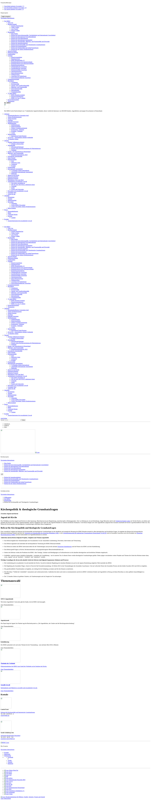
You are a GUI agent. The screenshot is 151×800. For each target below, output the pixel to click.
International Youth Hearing (18, 330)
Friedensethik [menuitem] (11, 167)
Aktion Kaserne (12, 313)
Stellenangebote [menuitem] (12, 200)
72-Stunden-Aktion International (20, 365)
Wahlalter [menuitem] (13, 150)
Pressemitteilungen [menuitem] (13, 211)
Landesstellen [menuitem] (11, 54)
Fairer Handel (11, 352)
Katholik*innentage (13, 316)
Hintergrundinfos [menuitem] (16, 126)
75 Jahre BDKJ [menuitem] (12, 93)
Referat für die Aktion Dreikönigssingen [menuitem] (22, 49)
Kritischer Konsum (13, 373)
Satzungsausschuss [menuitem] (16, 71)
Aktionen (6, 308)
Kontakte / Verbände (17, 325)
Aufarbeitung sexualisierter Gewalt (17, 376)
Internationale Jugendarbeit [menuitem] (15, 169)
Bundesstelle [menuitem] (7, 500)
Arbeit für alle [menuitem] (11, 194)
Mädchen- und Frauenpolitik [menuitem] (19, 87)
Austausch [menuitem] (14, 164)
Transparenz (11, 307)
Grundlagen (14, 288)
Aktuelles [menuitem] (6, 195)
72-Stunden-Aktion (13, 333)
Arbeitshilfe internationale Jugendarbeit (22, 366)
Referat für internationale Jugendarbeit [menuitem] (21, 40)
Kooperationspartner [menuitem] (13, 99)
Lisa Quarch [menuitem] (14, 29)
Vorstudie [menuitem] (13, 186)
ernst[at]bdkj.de (5, 715)
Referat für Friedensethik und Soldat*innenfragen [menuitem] (24, 48)
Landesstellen (11, 259)
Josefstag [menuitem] (10, 120)
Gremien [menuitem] (10, 55)
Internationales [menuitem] (15, 90)
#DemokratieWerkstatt (17, 341)
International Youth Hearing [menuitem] (18, 136)
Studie (13, 382)
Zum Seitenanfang (6, 798)
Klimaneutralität (12, 354)
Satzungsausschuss (16, 277)
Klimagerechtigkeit (13, 371)
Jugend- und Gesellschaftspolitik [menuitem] (20, 85)
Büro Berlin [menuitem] (14, 33)
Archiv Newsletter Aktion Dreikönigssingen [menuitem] (23, 206)
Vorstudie (13, 380)
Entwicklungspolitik (16, 294)
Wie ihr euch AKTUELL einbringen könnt (23, 379)
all (2, 474)
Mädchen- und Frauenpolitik (19, 292)
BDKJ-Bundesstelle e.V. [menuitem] (18, 60)
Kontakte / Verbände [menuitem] (17, 131)
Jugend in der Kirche (13, 369)
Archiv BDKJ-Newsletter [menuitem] (18, 205)
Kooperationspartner (13, 305)
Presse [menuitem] (6, 210)
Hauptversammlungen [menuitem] (17, 96)
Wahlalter (13, 344)
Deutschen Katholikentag (65, 546)
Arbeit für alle (11, 388)
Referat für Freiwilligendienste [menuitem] (19, 38)
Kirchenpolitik (15, 289)
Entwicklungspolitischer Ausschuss (21, 283)
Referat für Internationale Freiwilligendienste (23, 242)
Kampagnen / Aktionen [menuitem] (17, 129)
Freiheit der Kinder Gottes (123, 521)
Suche (2, 420)
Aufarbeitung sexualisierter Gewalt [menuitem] (17, 181)
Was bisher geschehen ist (18, 377)
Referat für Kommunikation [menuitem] (18, 46)
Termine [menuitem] (10, 199)
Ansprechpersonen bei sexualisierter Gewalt (20, 415)
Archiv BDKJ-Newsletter (18, 399)
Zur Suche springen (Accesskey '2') (14, 9)
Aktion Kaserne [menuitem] (12, 118)
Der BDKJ (7, 21)
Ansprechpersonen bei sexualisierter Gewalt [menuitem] (20, 221)
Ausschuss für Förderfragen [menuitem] (18, 76)
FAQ (12, 355)
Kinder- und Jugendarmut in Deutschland (19, 346)
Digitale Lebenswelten (17, 338)
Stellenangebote (12, 395)
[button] (4, 418)
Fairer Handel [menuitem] (11, 158)
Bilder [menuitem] (9, 213)
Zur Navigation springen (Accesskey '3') (15, 7)
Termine (10, 393)
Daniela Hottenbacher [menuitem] (17, 26)
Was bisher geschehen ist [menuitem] (18, 183)
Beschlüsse (11, 286)
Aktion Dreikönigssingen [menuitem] (15, 117)
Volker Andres (15, 233)
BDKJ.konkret (12, 402)
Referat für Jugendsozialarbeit (19, 248)
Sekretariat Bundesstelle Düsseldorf (10, 735)
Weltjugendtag (12, 329)
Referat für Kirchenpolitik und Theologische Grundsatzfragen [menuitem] (21, 479)
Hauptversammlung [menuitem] (16, 57)
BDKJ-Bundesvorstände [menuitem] (18, 95)
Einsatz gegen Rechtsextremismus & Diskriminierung (26, 343)
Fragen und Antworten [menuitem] (17, 189)
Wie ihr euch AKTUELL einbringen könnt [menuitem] (23, 184)
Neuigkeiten (11, 391)
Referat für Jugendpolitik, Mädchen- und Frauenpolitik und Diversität (30, 247)
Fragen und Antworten (17, 384)
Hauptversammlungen (17, 302)
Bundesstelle (11, 32)
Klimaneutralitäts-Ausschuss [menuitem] (19, 70)
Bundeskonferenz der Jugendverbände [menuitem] (21, 62)
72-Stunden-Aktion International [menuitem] (20, 170)
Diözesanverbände (13, 258)
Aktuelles (6, 390)
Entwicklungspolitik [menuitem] (16, 88)
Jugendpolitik (11, 340)
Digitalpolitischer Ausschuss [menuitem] (19, 66)
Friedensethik (11, 362)
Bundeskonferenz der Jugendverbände (21, 267)
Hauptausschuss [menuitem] (15, 59)
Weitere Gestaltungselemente (19, 322)
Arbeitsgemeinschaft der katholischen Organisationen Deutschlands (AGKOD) (85, 533)
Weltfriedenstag (12, 318)
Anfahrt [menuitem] (13, 217)
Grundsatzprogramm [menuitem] (13, 79)
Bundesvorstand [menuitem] (12, 24)
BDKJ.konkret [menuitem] (12, 208)
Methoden (14, 368)
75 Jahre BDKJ (12, 299)
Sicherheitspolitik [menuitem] (16, 92)
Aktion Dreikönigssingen (15, 311)
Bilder (9, 407)
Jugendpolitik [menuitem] (11, 145)
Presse (6, 404)
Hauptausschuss (15, 264)
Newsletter (11, 396)
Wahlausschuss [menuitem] (15, 74)
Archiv (13, 327)
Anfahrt (13, 412)
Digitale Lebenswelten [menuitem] (17, 144)
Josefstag (10, 314)
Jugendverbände (12, 256)
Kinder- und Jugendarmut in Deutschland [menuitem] (19, 151)
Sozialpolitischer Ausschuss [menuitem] (18, 68)
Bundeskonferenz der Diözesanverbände (22, 269)
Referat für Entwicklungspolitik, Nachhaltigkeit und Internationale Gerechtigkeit (33, 241)
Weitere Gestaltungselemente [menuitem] (19, 128)
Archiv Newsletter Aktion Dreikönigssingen (23, 401)
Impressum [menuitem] (7, 754)
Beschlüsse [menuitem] (11, 81)
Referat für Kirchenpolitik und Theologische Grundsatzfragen (28, 44)
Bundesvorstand (12, 230)
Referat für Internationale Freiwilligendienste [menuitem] (23, 37)
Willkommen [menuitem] (7, 497)
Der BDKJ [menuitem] (7, 499)
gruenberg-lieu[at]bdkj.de (8, 738)
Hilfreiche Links (15, 357)
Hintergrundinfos (16, 321)
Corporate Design (12, 409)
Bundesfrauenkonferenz (17, 270)
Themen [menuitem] (6, 140)
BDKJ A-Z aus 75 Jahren (18, 303)
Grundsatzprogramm (13, 285)
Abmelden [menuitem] (14, 203)
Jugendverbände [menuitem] (12, 51)
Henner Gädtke (15, 236)
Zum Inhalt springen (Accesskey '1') (14, 6)
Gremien (10, 261)
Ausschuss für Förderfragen (18, 281)
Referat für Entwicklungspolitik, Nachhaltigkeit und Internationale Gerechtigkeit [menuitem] (33, 35)
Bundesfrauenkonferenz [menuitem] (17, 65)
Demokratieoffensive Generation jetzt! (18, 310)
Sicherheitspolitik (16, 297)
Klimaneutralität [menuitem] (12, 159)
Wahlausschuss (15, 280)
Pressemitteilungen (13, 406)
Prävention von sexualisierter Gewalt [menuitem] (18, 191)
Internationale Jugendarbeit (15, 363)
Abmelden (14, 398)
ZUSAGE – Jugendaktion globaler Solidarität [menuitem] (20, 137)
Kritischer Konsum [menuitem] (13, 178)
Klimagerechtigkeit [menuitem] (13, 177)
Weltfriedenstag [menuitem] (12, 123)
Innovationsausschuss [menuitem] (17, 73)
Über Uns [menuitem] (10, 22)
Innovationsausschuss (17, 278)
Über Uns (10, 228)
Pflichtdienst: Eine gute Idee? (16, 374)
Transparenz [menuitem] (11, 101)
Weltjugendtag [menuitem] (12, 134)
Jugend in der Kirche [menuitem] (13, 175)
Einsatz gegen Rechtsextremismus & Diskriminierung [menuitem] (26, 148)
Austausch (14, 358)
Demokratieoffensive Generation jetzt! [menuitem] (18, 115)
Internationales (15, 296)
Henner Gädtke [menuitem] (15, 30)
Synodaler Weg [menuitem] (12, 192)
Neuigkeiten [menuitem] (11, 197)
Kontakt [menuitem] (13, 166)
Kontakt (6, 219)
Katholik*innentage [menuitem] (13, 122)
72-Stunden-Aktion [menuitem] (13, 139)
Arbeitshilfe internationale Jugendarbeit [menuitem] (22, 172)
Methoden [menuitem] (14, 173)
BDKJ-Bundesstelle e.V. (18, 266)
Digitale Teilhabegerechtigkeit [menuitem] (16, 142)
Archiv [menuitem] (13, 133)
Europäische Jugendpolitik (15, 351)
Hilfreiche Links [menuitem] (15, 162)
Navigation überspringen (7, 18)
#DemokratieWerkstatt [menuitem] (17, 147)
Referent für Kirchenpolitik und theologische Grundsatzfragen (18, 712)
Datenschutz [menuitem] (7, 755)
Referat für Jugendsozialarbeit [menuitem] (19, 43)
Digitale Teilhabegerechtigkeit (16, 336)
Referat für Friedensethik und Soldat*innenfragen (24, 253)
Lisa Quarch (14, 234)
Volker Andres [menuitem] (15, 27)
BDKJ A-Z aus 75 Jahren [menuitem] (18, 98)
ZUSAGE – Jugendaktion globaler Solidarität (20, 332)
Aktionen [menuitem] (6, 114)
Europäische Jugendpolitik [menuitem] (15, 156)
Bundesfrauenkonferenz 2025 (19, 349)
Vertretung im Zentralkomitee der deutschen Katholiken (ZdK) (41, 533)
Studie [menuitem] (13, 188)
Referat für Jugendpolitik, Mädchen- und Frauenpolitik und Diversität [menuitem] (30, 41)
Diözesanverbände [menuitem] (13, 52)
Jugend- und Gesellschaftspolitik (20, 291)
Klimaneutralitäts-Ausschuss (19, 275)
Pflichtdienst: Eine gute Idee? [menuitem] (16, 180)
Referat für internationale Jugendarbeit (21, 245)
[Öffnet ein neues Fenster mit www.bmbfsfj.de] (23, 797)
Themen (6, 335)
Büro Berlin (14, 239)
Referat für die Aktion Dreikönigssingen (22, 255)
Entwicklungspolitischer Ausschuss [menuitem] (21, 77)
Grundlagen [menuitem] (14, 82)
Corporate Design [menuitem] (12, 214)
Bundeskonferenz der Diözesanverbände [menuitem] (22, 63)
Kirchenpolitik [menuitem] (15, 84)
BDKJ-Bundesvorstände (18, 300)
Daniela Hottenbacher (17, 231)
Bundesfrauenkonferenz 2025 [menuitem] (19, 155)
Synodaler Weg (12, 387)
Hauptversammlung (16, 263)
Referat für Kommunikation (18, 252)
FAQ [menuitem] (12, 161)
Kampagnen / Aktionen (17, 324)
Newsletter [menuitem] (11, 202)
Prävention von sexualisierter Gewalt (18, 385)
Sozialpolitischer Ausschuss (18, 274)
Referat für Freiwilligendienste (19, 244)
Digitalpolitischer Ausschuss (19, 272)
